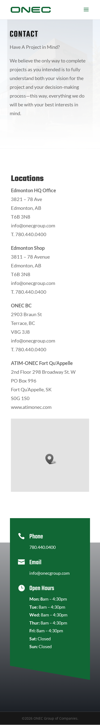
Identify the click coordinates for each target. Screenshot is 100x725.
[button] (50, 459)
